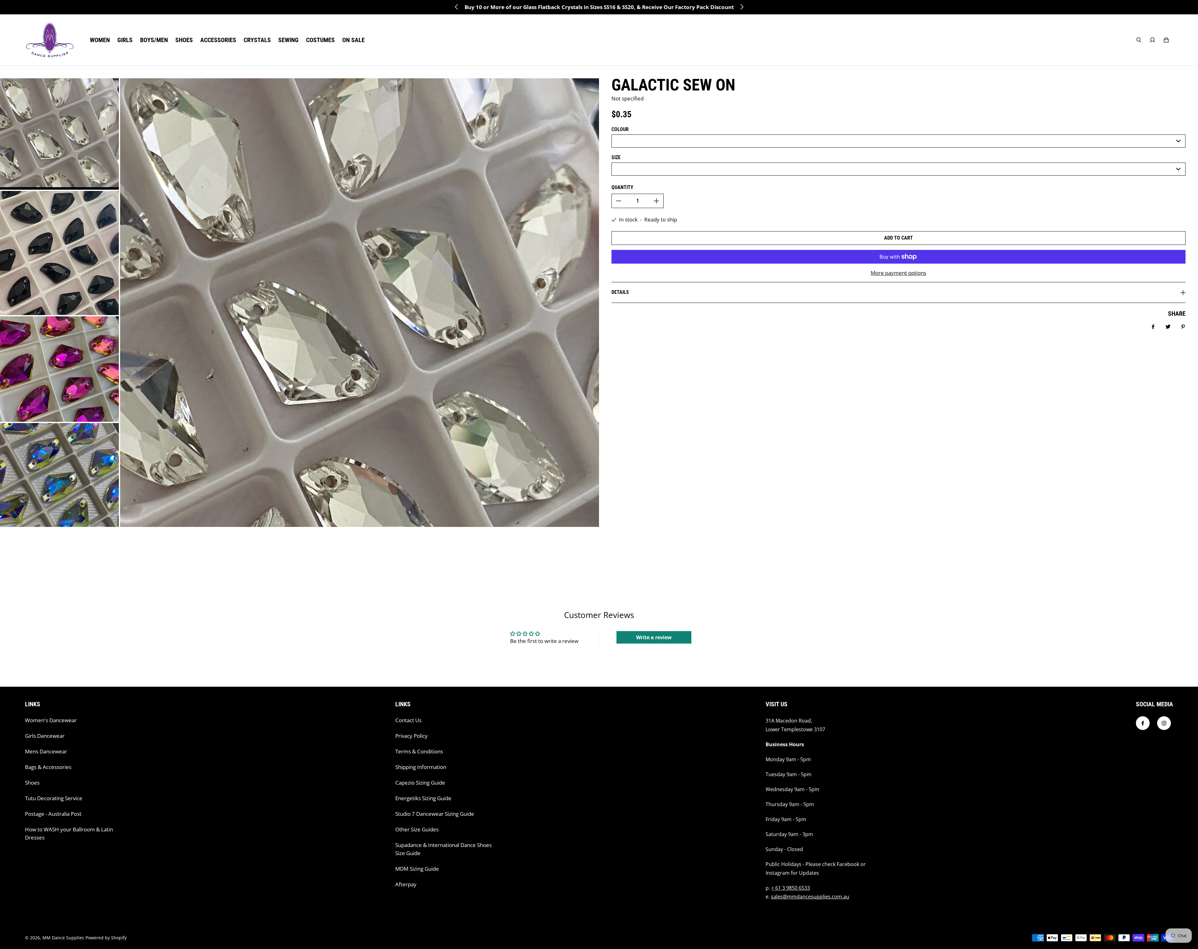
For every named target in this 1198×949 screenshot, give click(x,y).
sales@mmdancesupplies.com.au (810, 896)
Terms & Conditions (419, 751)
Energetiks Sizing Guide (423, 798)
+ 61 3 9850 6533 (790, 887)
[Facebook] (1143, 723)
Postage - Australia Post (53, 813)
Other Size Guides (417, 829)
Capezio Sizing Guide (420, 782)
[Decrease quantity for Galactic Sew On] (619, 201)
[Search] (1139, 40)
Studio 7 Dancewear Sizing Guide (434, 813)
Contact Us (408, 720)
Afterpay (405, 884)
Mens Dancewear (46, 751)
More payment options (898, 272)
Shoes (32, 782)
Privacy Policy (411, 735)
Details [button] (620, 292)
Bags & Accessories (48, 767)
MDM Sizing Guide (417, 868)
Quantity (622, 187)
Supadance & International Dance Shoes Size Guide (443, 849)
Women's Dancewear (51, 720)
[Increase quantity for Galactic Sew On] (656, 201)
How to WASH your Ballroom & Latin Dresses (69, 833)
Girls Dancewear (45, 735)
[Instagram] (1164, 723)
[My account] (1152, 40)
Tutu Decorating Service (53, 798)
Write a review (654, 637)
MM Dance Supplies (63, 938)
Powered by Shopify (106, 938)
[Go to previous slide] (457, 7)
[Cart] (1166, 40)
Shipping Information (420, 767)
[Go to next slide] (741, 7)
